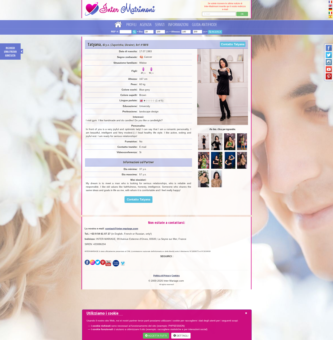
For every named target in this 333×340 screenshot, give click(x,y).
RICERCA (216, 32)
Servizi (160, 24)
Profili (131, 24)
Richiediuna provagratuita (10, 51)
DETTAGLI (182, 335)
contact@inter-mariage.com (121, 228)
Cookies (176, 275)
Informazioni (178, 24)
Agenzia (146, 24)
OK (242, 14)
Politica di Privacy (162, 275)
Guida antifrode (204, 24)
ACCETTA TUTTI (157, 335)
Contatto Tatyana (232, 44)
